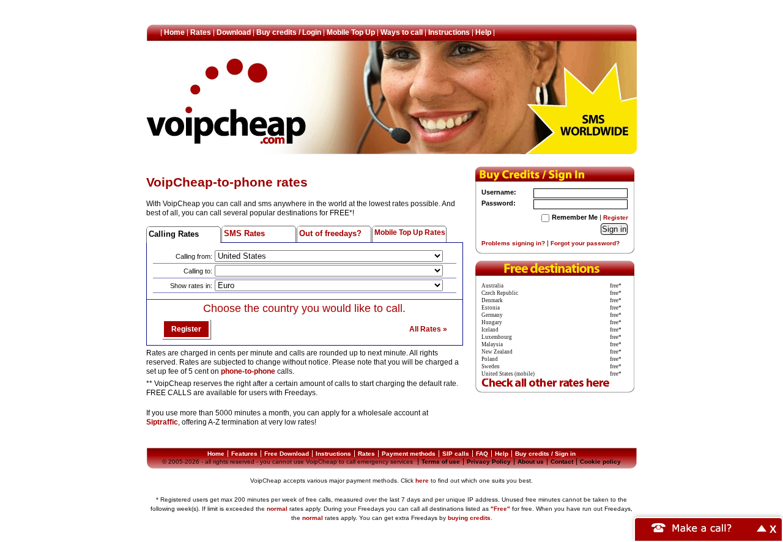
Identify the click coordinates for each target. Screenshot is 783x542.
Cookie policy (600, 461)
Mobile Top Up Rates (409, 232)
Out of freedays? (330, 233)
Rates (200, 32)
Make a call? (702, 527)
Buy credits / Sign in (545, 453)
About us (531, 461)
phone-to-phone (248, 371)
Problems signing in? (513, 243)
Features (244, 453)
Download (234, 32)
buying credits (469, 517)
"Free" (500, 508)
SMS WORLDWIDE (582, 108)
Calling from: (194, 256)
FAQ (482, 453)
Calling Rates (174, 234)
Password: (498, 203)
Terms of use (440, 461)
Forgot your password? (585, 243)
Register (186, 329)
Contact (562, 461)
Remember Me (575, 217)
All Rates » (428, 329)
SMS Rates (244, 233)
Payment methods (409, 453)
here (422, 480)
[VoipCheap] (226, 100)
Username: (498, 192)
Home (174, 32)
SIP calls (455, 453)
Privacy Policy (489, 461)
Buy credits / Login (288, 32)
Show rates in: (191, 285)
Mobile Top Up (351, 32)
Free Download (286, 453)
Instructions (449, 32)
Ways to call (401, 32)
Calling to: (198, 271)
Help (483, 32)
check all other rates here (554, 382)
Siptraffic (162, 422)
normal (277, 508)
